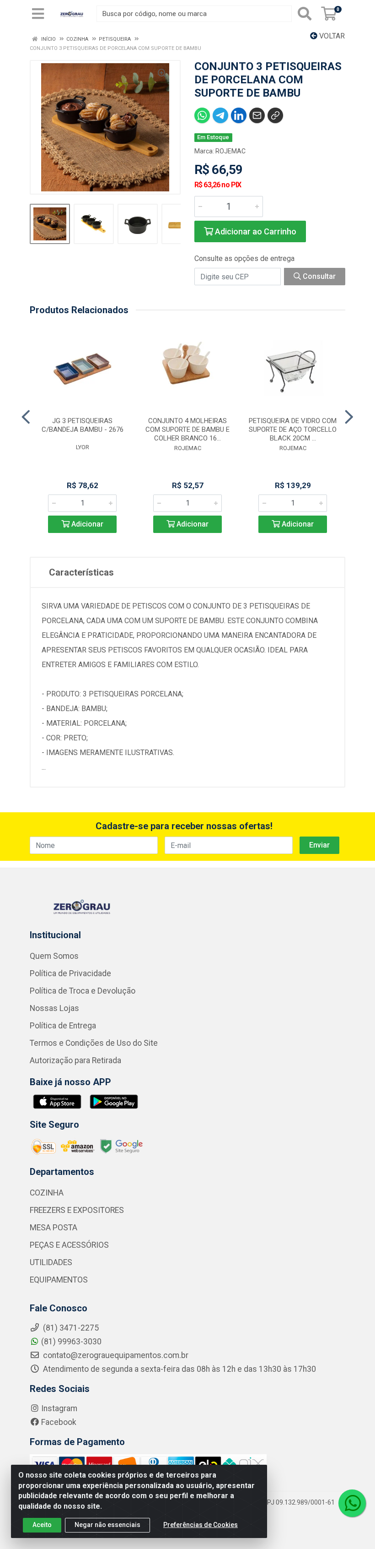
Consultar (318, 276)
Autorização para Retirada (75, 1060)
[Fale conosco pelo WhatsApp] (352, 1503)
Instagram (59, 1408)
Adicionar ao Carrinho (254, 231)
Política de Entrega (63, 1025)
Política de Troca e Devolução (82, 990)
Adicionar (86, 524)
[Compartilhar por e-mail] (257, 115)
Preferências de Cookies (200, 1524)
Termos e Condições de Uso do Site (94, 1043)
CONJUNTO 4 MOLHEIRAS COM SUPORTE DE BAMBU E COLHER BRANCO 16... (187, 429)
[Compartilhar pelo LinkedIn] (238, 115)
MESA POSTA (53, 1227)
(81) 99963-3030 (71, 1341)
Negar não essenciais (107, 1524)
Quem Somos (54, 956)
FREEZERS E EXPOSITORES (77, 1210)
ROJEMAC (230, 151)
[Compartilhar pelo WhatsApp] (202, 115)
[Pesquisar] (304, 13)
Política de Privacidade (70, 973)
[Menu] (38, 13)
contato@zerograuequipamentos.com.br (114, 1355)
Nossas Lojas (54, 1008)
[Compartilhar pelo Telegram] (220, 115)
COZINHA (47, 1192)
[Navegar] (26, 417)
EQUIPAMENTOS (59, 1279)
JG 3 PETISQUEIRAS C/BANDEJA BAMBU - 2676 (82, 425)
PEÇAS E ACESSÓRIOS (69, 1245)
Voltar (331, 36)
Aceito (42, 1524)
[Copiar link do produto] (275, 115)
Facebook (58, 1422)
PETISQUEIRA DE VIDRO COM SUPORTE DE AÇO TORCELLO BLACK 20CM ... (293, 429)
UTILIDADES (51, 1262)
